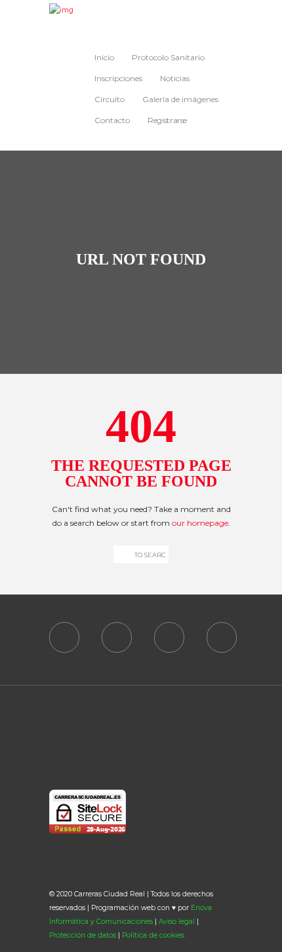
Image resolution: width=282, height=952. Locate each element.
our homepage (200, 523)
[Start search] (120, 554)
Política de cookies (153, 935)
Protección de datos (82, 935)
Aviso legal (177, 921)
